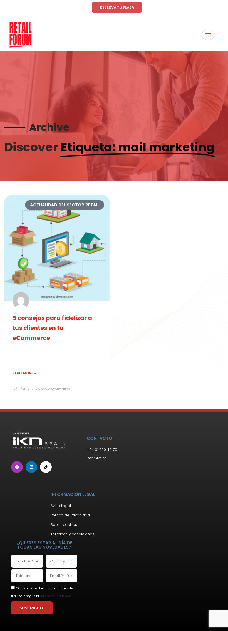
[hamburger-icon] (208, 35)
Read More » (24, 373)
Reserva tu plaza (117, 7)
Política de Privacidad (55, 596)
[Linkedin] (31, 467)
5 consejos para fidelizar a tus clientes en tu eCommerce (52, 328)
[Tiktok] (46, 467)
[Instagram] (17, 467)
